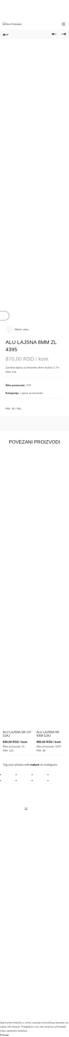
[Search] (55, 24)
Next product (63, 34)
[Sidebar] (4, 315)
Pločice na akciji (14, 876)
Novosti (8, 883)
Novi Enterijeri (28, 1014)
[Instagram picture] (11, 774)
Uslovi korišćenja (14, 937)
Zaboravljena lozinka (16, 849)
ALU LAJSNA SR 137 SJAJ (17, 734)
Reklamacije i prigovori (17, 951)
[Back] (5, 34)
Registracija (11, 856)
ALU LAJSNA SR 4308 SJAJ (47, 734)
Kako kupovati (12, 903)
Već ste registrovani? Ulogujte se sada (27, 842)
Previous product (54, 34)
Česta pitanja (12, 917)
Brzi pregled (29, 454)
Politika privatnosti (15, 944)
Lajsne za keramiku (31, 393)
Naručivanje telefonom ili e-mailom (24, 910)
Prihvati (4, 1034)
